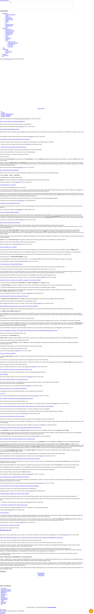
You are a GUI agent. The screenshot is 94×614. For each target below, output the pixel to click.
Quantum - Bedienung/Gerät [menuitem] (7, 114)
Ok (1, 612)
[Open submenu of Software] (7, 28)
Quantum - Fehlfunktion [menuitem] (6, 115)
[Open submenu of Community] (8, 49)
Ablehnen (4, 612)
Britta (31, 136)
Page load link (3, 609)
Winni (26, 118)
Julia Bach (9, 59)
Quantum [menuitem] (3, 112)
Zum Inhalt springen (4, 0)
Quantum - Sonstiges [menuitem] (5, 116)
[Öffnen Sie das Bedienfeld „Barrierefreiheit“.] (91, 611)
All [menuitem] (1, 111)
